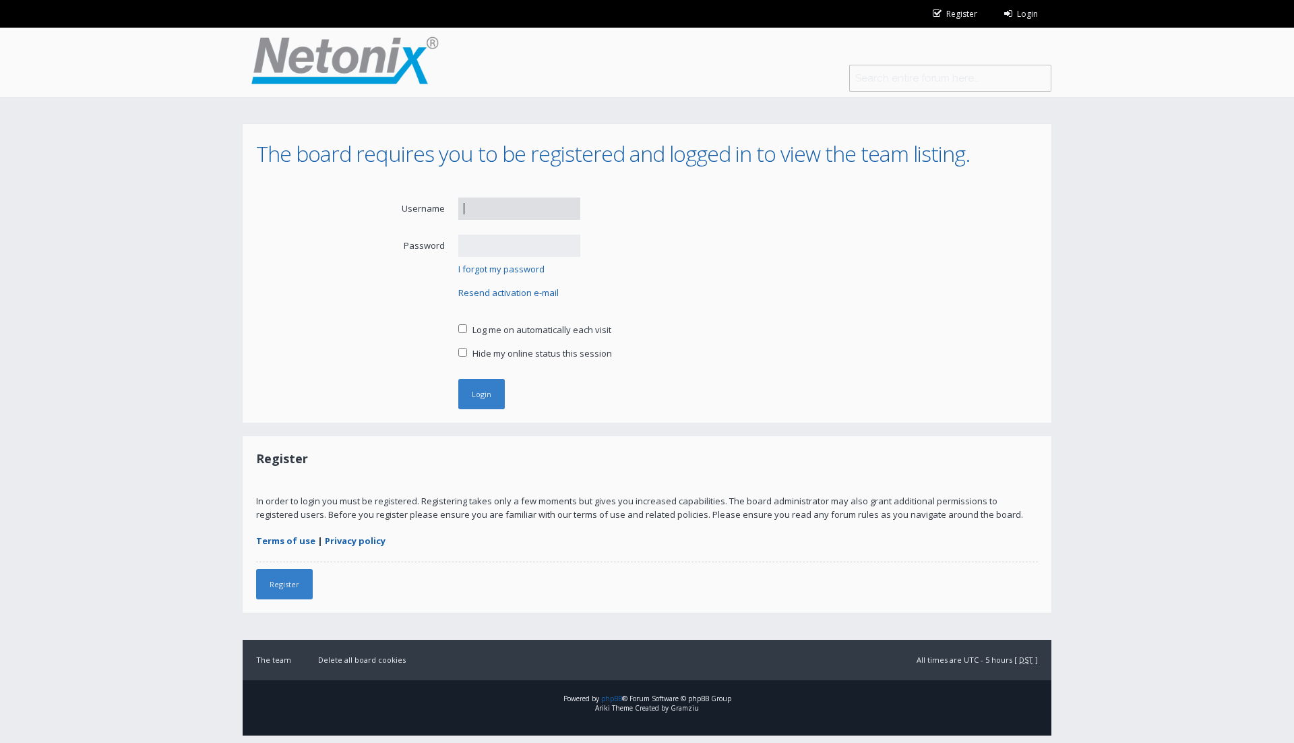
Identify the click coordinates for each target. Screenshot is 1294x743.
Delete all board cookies (362, 660)
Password (424, 245)
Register (284, 584)
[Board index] (341, 62)
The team (273, 660)
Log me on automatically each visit (540, 330)
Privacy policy (355, 541)
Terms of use (285, 541)
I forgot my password (501, 269)
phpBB (611, 698)
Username (423, 208)
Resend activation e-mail (508, 293)
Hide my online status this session (541, 353)
